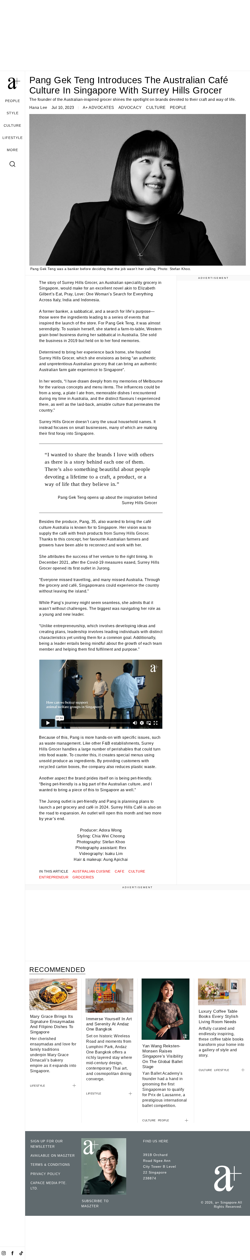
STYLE (13, 113)
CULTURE (12, 125)
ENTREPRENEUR (53, 877)
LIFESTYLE (12, 138)
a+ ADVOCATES (98, 107)
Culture (136, 871)
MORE (12, 150)
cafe (119, 871)
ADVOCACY (130, 107)
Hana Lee (38, 108)
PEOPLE (12, 101)
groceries (83, 877)
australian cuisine (92, 871)
